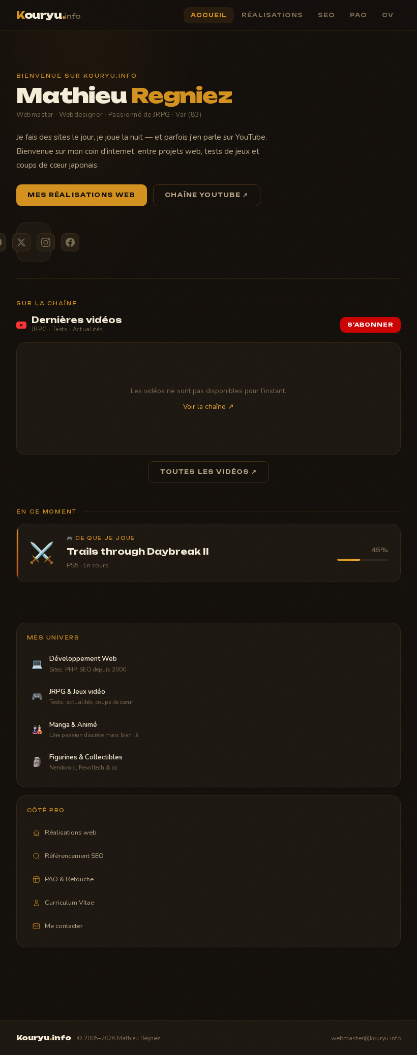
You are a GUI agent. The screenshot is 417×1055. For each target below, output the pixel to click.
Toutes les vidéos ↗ (208, 471)
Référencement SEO (74, 855)
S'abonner (370, 325)
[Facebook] (70, 242)
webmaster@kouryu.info (366, 1038)
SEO (326, 15)
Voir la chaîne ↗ (208, 406)
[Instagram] (46, 242)
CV (388, 15)
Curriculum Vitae (69, 902)
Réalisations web (71, 832)
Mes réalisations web (81, 195)
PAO (358, 15)
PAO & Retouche (69, 879)
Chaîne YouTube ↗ (206, 195)
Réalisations (272, 15)
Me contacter (64, 926)
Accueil (209, 15)
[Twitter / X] (21, 242)
